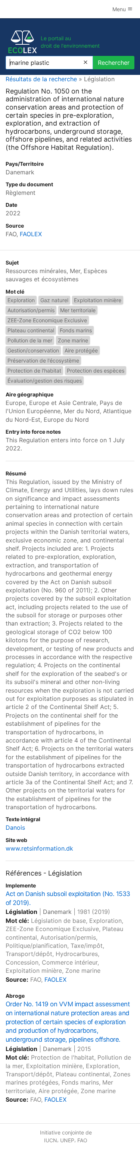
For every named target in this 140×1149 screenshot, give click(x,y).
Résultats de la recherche (41, 79)
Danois (15, 827)
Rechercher (114, 62)
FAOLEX (31, 234)
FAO (82, 1140)
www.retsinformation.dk (39, 848)
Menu (119, 9)
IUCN (50, 1140)
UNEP (67, 1140)
